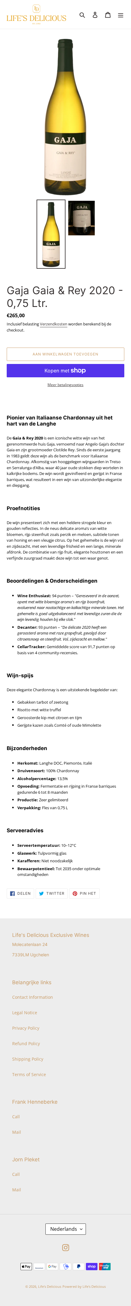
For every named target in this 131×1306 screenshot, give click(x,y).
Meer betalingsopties (65, 384)
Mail (16, 1132)
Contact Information (32, 997)
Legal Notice (24, 1012)
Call (16, 1116)
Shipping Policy (27, 1059)
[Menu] (120, 14)
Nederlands (63, 1229)
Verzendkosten (53, 324)
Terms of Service (29, 1074)
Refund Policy (26, 1043)
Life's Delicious (49, 1286)
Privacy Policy (25, 1028)
